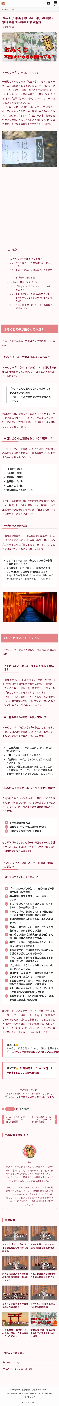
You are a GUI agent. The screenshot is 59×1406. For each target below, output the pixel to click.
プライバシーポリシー (40, 1389)
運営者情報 (26, 1389)
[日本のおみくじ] (3, 3)
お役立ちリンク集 (36, 1393)
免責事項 (48, 1393)
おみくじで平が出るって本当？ (26, 258)
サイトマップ (29, 1397)
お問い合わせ (15, 1389)
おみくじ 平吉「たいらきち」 (25, 282)
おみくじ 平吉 (25, 1109)
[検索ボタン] (48, 3)
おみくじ (9, 1109)
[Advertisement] (29, 206)
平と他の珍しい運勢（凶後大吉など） (33, 293)
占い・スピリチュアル (19, 1368)
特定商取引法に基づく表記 (17, 1393)
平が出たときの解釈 (25, 277)
